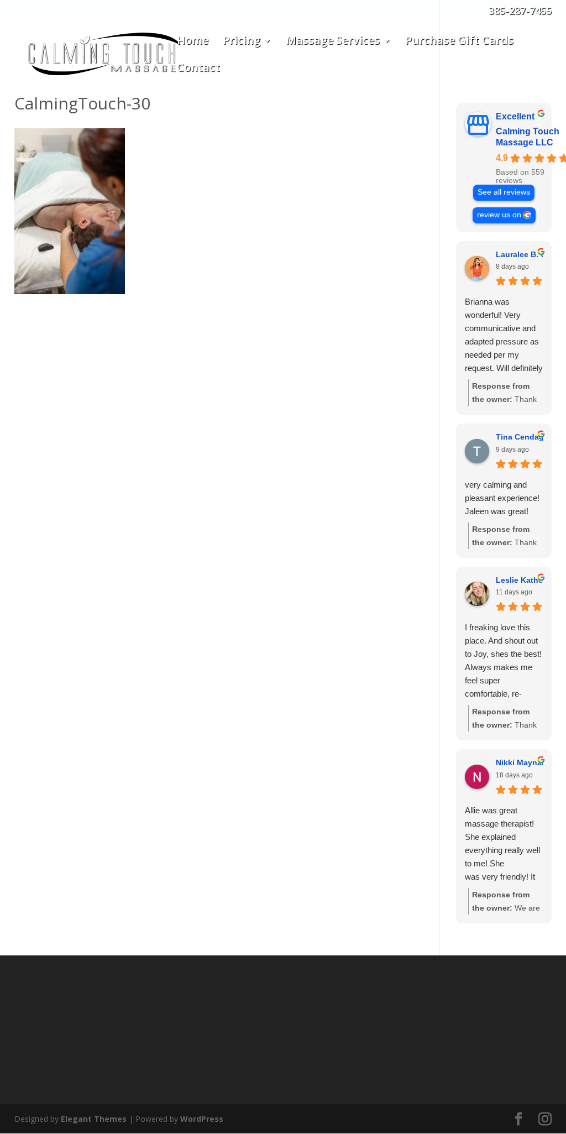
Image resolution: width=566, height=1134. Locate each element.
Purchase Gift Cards (459, 42)
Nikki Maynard (522, 762)
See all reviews (504, 192)
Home (192, 42)
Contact (198, 69)
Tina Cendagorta (527, 436)
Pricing (241, 42)
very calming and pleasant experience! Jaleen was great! (502, 498)
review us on (499, 215)
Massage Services (333, 42)
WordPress (201, 1119)
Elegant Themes (94, 1119)
